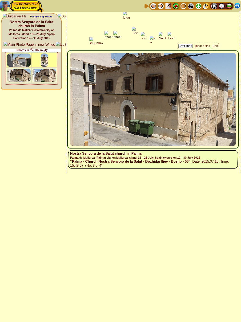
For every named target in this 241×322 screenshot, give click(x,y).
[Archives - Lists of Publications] (168, 6)
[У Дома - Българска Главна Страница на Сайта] (229, 6)
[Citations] (176, 6)
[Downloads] (198, 6)
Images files (202, 46)
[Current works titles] (183, 6)
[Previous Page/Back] (153, 6)
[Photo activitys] (191, 6)
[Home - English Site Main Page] (222, 6)
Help (216, 46)
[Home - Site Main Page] (214, 6)
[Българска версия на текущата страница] (14, 16)
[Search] (206, 6)
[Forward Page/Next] (161, 6)
